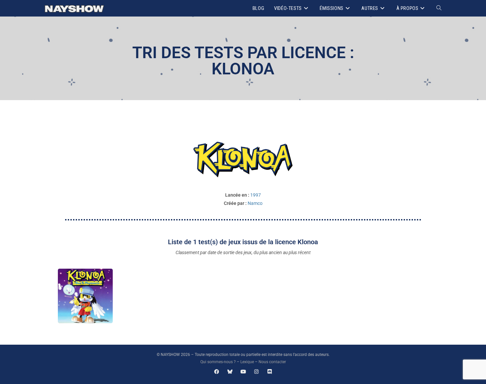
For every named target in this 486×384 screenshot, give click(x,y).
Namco (255, 203)
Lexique (247, 362)
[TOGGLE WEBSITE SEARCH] (438, 8)
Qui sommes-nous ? (218, 362)
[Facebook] (216, 371)
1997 (255, 195)
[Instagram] (256, 371)
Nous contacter (272, 362)
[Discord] (269, 371)
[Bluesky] (229, 371)
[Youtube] (243, 371)
